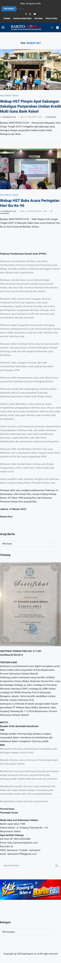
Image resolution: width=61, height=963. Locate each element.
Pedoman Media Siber (22, 18)
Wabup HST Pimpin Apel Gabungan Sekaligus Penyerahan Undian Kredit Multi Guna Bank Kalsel (30, 106)
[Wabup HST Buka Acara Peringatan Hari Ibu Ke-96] (30, 169)
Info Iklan (39, 18)
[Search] (52, 27)
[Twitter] (30, 14)
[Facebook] (25, 14)
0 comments (51, 117)
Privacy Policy (51, 18)
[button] (20, 8)
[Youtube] (35, 14)
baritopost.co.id (9, 117)
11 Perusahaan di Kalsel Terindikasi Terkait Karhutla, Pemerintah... (29, 9)
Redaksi (7, 18)
